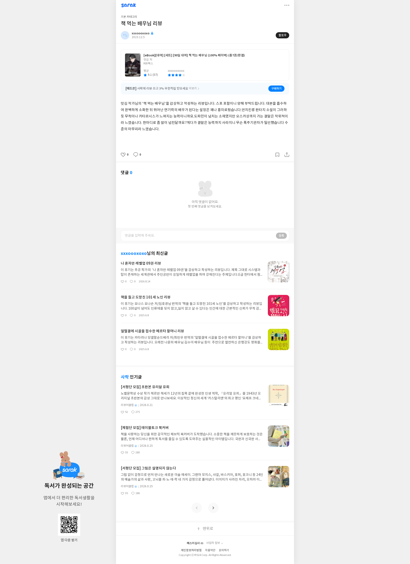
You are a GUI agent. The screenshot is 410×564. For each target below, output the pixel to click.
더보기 (286, 5)
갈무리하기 (277, 154)
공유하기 (286, 154)
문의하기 (224, 550)
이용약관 (210, 550)
